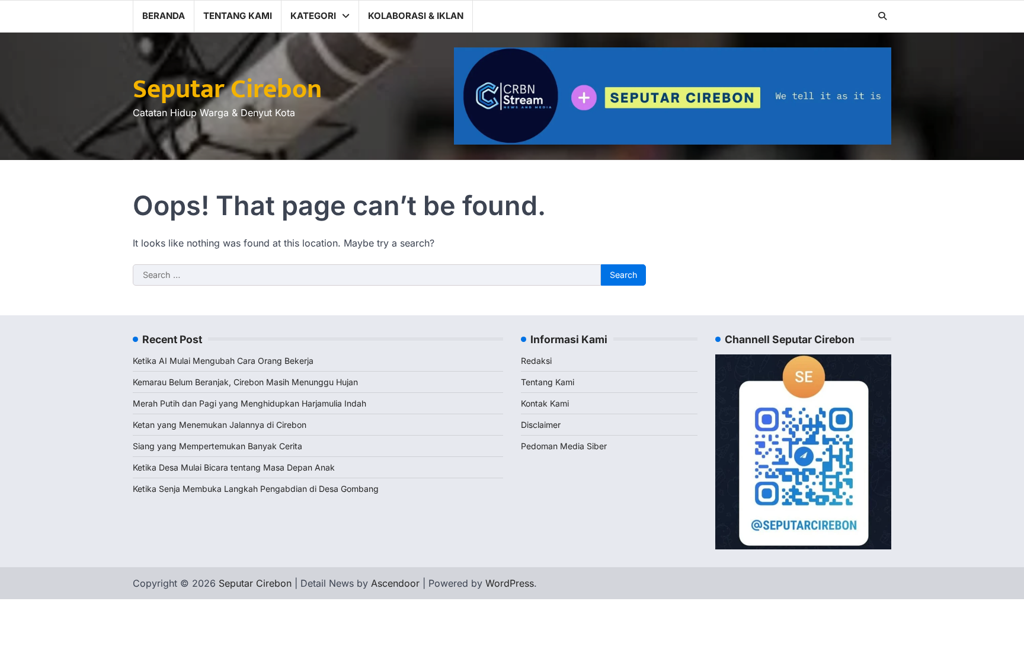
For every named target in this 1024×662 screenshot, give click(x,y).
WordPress (509, 583)
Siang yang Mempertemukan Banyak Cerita (217, 446)
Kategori (313, 15)
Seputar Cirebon (227, 89)
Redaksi (536, 361)
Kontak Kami (545, 403)
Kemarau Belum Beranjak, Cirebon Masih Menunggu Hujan (245, 382)
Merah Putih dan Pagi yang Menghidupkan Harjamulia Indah (249, 403)
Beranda (163, 15)
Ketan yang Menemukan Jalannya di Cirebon (219, 425)
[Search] (882, 16)
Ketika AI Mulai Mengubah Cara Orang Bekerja (223, 361)
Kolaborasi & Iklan (415, 15)
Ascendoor (395, 583)
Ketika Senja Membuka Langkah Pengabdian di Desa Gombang (256, 489)
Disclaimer (541, 425)
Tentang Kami (237, 15)
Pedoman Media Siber (564, 446)
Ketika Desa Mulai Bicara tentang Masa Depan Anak (234, 467)
